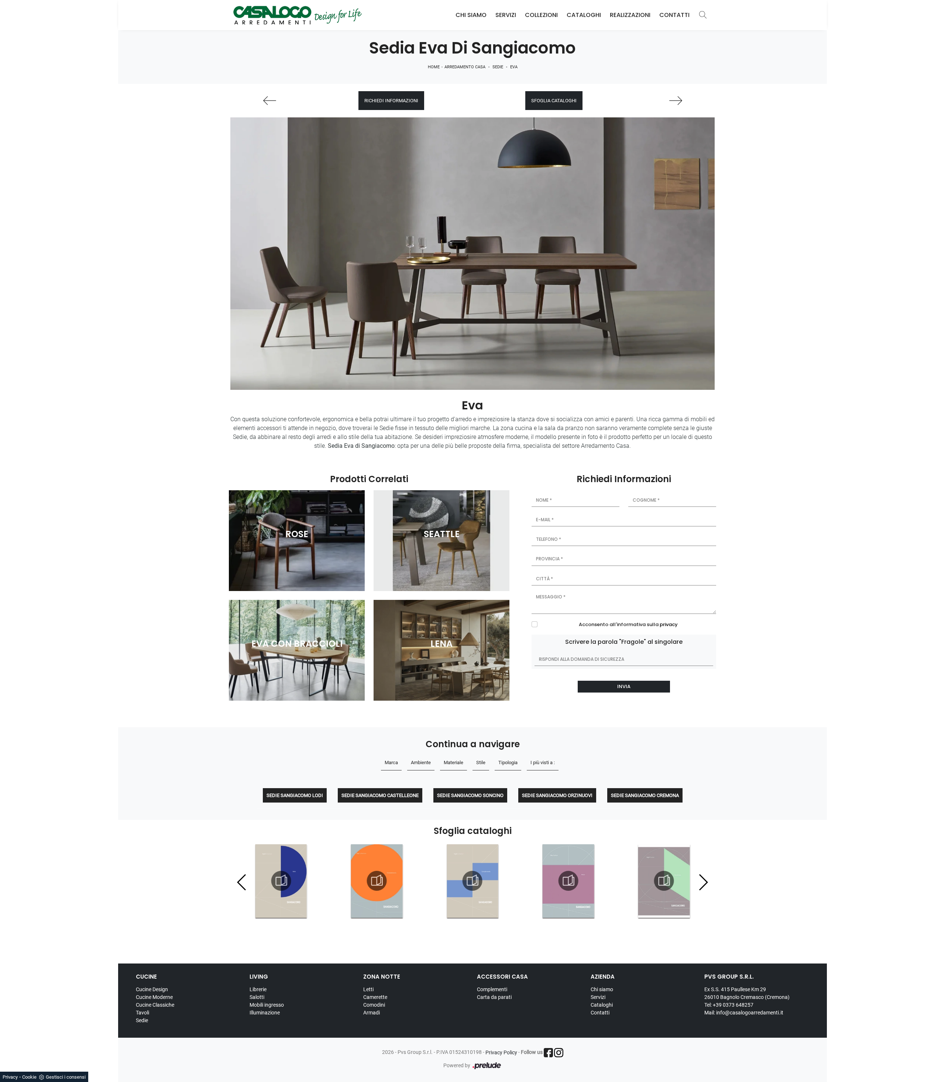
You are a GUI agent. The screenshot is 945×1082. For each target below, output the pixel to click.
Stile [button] (480, 762)
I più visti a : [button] (542, 762)
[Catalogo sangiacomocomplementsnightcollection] (377, 881)
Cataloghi (584, 15)
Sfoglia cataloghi (554, 100)
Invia (623, 686)
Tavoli (142, 1013)
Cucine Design (152, 989)
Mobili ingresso (267, 1005)
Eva (514, 67)
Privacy (10, 1077)
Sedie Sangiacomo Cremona (645, 795)
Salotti (257, 997)
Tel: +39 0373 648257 (728, 1005)
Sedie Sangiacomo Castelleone (380, 795)
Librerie (258, 989)
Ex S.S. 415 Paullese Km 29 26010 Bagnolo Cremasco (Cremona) (747, 993)
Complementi (492, 989)
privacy (669, 624)
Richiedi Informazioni (391, 100)
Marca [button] (391, 762)
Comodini (374, 1005)
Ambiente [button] (421, 762)
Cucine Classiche (155, 1005)
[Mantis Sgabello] (675, 100)
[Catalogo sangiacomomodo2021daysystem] (472, 881)
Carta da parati (494, 997)
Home (434, 67)
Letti (368, 989)
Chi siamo (602, 989)
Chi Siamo (471, 15)
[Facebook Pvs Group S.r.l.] (548, 1052)
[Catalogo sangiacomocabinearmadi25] (664, 881)
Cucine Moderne (154, 997)
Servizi (505, 15)
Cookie (29, 1077)
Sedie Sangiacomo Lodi (295, 795)
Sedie (497, 67)
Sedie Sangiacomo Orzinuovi (557, 795)
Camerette (375, 997)
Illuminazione (265, 1013)
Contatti (674, 15)
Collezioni (541, 15)
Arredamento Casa (464, 67)
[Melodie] (269, 100)
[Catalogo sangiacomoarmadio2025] (568, 881)
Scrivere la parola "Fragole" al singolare (624, 642)
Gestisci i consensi (66, 1077)
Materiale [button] (453, 762)
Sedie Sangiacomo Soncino (470, 795)
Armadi (371, 1013)
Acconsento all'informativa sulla (628, 624)
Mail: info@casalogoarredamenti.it (743, 1013)
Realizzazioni (630, 15)
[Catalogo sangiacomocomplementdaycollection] (281, 881)
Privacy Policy (501, 1052)
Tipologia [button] (508, 762)
